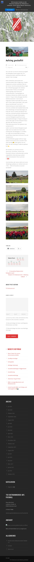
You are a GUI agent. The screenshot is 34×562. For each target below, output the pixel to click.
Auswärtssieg (11, 372)
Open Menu (27, 24)
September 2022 (12, 416)
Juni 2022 (10, 427)
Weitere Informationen (22, 9)
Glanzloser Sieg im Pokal (14, 378)
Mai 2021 (10, 460)
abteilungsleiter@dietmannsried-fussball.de (17, 513)
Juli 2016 (10, 470)
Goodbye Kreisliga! (12, 358)
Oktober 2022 (11, 413)
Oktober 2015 (11, 474)
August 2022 (11, 420)
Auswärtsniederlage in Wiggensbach (17, 368)
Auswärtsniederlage (13, 375)
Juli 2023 (10, 406)
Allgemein (10, 67)
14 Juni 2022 (11, 65)
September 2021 (12, 447)
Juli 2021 (10, 454)
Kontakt (10, 546)
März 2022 (10, 437)
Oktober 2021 (11, 443)
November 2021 (12, 440)
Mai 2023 (10, 410)
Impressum (11, 549)
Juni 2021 (10, 457)
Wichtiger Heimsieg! (13, 365)
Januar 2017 (11, 467)
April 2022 (10, 433)
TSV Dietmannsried (21, 65)
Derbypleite (11, 362)
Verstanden (10, 9)
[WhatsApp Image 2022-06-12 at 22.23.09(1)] (17, 52)
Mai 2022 (10, 430)
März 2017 (10, 464)
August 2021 (11, 450)
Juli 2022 (10, 423)
